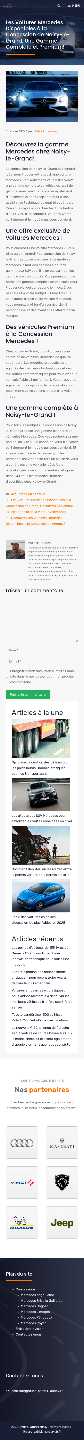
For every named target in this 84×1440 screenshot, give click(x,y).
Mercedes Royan (33, 1323)
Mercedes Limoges (35, 1312)
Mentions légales (60, 1427)
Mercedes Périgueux (36, 1317)
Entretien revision (30, 1329)
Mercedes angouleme (37, 1295)
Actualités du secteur (28, 494)
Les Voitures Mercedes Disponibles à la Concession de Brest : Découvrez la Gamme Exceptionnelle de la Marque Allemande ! (39, 506)
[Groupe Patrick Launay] (8, 6)
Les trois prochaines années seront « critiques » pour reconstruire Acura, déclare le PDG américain (40, 977)
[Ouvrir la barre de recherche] (58, 6)
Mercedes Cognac (34, 1306)
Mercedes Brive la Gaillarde (42, 1301)
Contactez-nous (29, 1334)
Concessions (26, 1289)
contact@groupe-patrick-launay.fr (37, 1391)
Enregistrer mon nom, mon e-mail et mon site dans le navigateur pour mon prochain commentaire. (43, 676)
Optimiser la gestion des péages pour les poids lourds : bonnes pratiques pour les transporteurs (41, 768)
